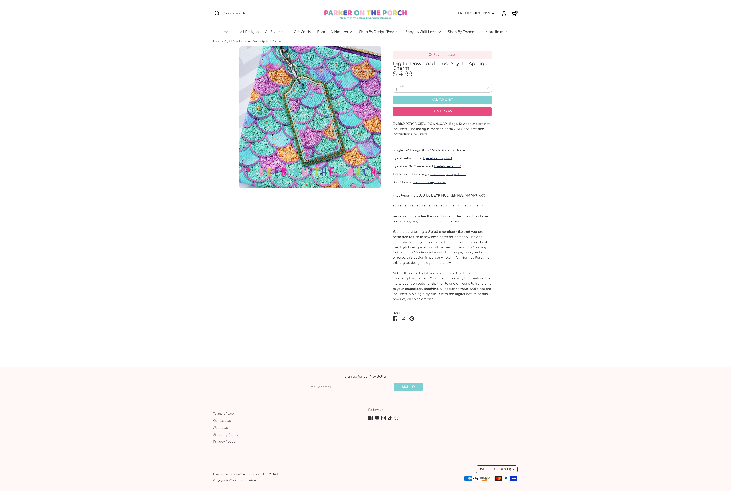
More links (494, 32)
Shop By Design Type (377, 32)
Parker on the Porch (246, 480)
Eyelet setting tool (437, 158)
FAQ (264, 474)
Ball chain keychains (429, 182)
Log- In (217, 474)
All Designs (249, 32)
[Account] (504, 13)
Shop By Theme (461, 32)
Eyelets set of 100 (447, 166)
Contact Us (222, 420)
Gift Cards (302, 32)
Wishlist (273, 474)
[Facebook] (370, 418)
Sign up (408, 387)
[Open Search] (217, 13)
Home (228, 32)
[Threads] (396, 418)
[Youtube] (377, 418)
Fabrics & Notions (333, 32)
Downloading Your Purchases (241, 474)
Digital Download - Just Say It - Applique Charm (253, 41)
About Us (220, 428)
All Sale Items (276, 32)
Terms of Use (223, 413)
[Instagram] (383, 418)
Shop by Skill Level (421, 32)
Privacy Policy (224, 441)
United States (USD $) (474, 13)
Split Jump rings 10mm (448, 174)
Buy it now (442, 111)
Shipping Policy (225, 435)
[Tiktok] (390, 418)
